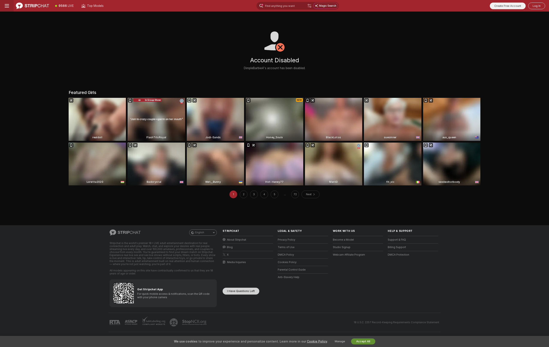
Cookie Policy (317, 341)
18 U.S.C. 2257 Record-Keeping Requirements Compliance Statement (396, 322)
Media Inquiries (236, 262)
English (199, 232)
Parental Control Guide (292, 269)
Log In (537, 5)
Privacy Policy (286, 239)
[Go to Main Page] (32, 6)
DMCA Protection (398, 254)
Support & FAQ (397, 239)
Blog (230, 247)
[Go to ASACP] (131, 322)
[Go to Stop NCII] (194, 322)
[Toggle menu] (7, 6)
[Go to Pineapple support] (174, 322)
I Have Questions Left (241, 291)
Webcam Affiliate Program (349, 254)
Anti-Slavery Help (288, 277)
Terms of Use (286, 247)
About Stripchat (236, 239)
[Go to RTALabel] (115, 322)
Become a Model (343, 239)
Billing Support (397, 247)
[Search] (309, 6)
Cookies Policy (287, 262)
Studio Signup (341, 247)
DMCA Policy (286, 254)
